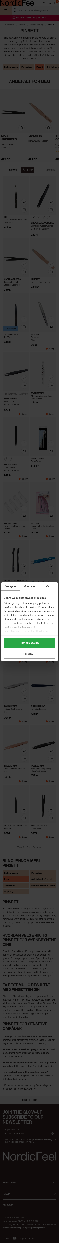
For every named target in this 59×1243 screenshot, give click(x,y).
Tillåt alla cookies (29, 642)
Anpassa (28, 653)
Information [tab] (29, 586)
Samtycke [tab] (10, 586)
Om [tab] (48, 586)
